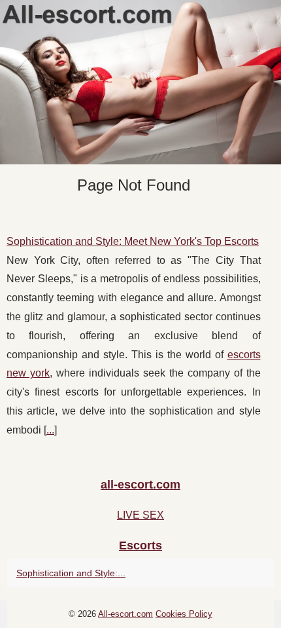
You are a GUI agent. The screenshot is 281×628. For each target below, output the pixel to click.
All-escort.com (125, 614)
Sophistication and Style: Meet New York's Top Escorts (133, 241)
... (50, 429)
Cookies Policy (184, 614)
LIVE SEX (140, 515)
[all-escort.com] (140, 82)
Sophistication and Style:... (70, 573)
